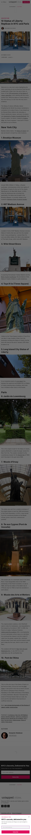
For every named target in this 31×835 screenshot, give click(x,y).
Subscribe (15, 832)
